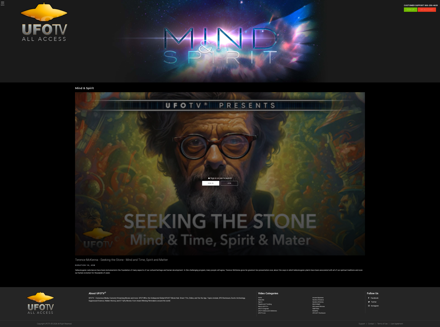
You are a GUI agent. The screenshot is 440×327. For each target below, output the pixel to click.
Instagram (375, 306)
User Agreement (397, 324)
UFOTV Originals (263, 308)
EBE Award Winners (318, 306)
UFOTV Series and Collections (267, 311)
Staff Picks (315, 308)
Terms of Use (382, 324)
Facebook (374, 298)
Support (362, 324)
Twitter (374, 302)
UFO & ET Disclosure (318, 313)
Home (260, 297)
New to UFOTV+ (263, 306)
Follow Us (372, 293)
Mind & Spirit (316, 304)
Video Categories (268, 293)
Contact (371, 324)
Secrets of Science (318, 300)
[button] (2, 2)
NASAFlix (315, 311)
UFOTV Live (261, 313)
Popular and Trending (265, 304)
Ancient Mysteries (318, 297)
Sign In (260, 302)
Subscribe (261, 300)
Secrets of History (317, 302)
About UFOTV (97, 293)
